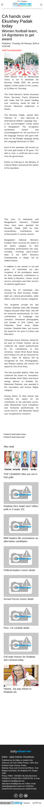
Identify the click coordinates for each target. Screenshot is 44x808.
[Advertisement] (22, 195)
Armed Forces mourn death (19, 599)
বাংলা (18, 1)
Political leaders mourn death (19, 570)
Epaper (24, 1)
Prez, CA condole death (16, 628)
